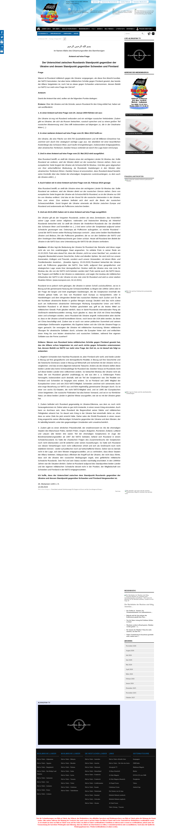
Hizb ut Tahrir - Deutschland (93, 771)
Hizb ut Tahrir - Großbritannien (94, 783)
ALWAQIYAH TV (44, 703)
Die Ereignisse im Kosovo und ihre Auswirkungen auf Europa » (87, 489)
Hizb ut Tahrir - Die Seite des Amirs (119, 763)
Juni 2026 (129, 660)
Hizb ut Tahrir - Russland (92, 795)
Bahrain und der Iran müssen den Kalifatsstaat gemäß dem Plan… (136, 616)
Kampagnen (67, 33)
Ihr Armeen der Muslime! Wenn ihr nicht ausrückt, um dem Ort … (139, 630)
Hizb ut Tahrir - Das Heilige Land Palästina (46, 772)
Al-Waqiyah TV (43, 33)
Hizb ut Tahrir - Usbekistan (68, 787)
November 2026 (131, 646)
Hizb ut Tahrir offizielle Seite (117, 759)
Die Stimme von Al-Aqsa (116, 791)
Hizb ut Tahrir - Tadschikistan (69, 790)
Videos (135, 783)
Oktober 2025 (130, 697)
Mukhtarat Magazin (138, 767)
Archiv (76, 33)
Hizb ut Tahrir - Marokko (68, 763)
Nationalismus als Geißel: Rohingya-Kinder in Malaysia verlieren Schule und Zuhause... (122, 12)
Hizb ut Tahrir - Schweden (92, 799)
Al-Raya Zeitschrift (114, 771)
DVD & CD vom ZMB (139, 775)
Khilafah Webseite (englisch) (117, 799)
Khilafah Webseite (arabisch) (117, 795)
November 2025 (131, 693)
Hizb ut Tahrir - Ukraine (92, 803)
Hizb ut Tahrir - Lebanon (44, 794)
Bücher (135, 771)
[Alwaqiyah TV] (149, 35)
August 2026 (130, 650)
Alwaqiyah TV (113, 767)
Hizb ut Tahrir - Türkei (67, 783)
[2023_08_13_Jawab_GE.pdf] (64, 38)
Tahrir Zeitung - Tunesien (116, 807)
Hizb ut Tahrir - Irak (43, 782)
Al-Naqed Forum (114, 783)
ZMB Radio (136, 763)
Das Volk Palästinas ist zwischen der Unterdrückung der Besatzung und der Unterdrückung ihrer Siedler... (144, 12)
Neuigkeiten (136, 779)
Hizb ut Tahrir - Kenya (43, 790)
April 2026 (129, 669)
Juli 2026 (129, 655)
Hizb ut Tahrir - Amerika (92, 763)
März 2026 (129, 674)
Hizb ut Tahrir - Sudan (67, 771)
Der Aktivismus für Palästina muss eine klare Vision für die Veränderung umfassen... (78, 12)
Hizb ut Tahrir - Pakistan (68, 767)
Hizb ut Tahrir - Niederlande (93, 791)
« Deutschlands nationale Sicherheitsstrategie (61, 489)
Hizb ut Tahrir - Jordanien (44, 786)
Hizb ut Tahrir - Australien (92, 759)
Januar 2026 (130, 683)
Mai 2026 (129, 664)
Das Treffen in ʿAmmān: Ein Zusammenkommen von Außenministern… (139, 611)
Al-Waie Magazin (114, 775)
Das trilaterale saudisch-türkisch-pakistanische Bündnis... (99, 11)
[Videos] (153, 35)
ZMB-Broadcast (55, 33)
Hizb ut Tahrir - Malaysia (68, 759)
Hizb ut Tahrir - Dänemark (92, 767)
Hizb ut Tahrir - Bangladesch (45, 767)
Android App (136, 787)
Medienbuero (130, 591)
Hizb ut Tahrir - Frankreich (92, 774)
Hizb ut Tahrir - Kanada (92, 787)
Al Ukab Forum (113, 803)
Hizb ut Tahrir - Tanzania (68, 779)
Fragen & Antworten (133, 177)
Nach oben (117, 491)
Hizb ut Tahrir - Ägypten (44, 763)
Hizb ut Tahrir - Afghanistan (45, 759)
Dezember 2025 (131, 688)
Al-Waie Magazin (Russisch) (117, 779)
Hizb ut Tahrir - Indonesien (44, 778)
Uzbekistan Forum (114, 787)
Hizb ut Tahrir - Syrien (67, 775)
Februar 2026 (130, 679)
